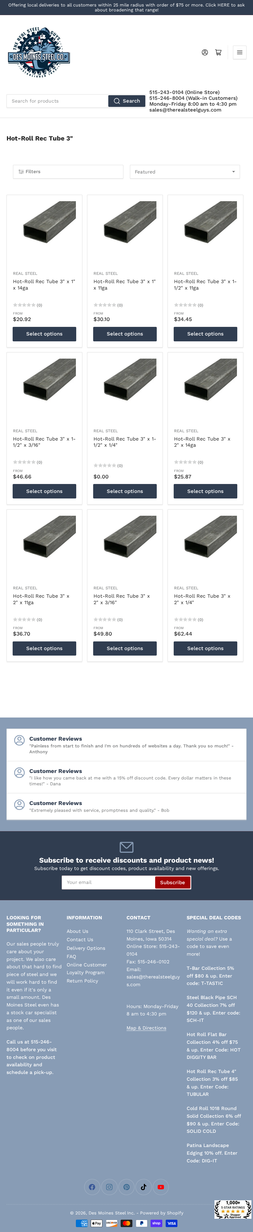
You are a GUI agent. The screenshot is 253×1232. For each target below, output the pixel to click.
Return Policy (82, 981)
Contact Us (80, 939)
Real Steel (25, 273)
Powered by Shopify (161, 1212)
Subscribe (172, 882)
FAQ (71, 956)
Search (131, 101)
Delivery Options (86, 948)
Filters (33, 171)
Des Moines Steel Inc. (112, 1212)
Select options (44, 334)
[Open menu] (240, 52)
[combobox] (76, 101)
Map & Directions (146, 1028)
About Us (77, 931)
